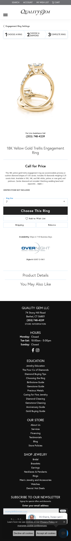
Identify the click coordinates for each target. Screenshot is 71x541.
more (39, 184)
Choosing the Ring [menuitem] (35, 378)
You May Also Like (35, 284)
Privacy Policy (47, 522)
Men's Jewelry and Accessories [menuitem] (36, 479)
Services (35, 429)
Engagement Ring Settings (18, 26)
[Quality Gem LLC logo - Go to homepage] (35, 12)
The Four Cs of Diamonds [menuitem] (35, 369)
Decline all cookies (23, 533)
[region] (35, 88)
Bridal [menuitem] (35, 459)
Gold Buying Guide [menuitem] (35, 411)
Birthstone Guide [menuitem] (35, 382)
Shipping (19, 225)
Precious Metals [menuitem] (35, 390)
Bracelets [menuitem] (35, 463)
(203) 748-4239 (35, 136)
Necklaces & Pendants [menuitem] (35, 471)
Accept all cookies (46, 533)
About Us (35, 424)
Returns (52, 225)
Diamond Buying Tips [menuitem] (35, 374)
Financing (35, 433)
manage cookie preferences (32, 525)
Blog (35, 441)
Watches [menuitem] (35, 484)
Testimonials (35, 437)
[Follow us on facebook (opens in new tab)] (33, 350)
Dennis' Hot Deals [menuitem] (35, 488)
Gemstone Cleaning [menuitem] (35, 402)
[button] (15, 2)
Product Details (36, 275)
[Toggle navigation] (5, 13)
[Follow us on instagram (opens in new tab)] (37, 350)
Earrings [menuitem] (35, 467)
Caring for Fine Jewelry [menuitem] (36, 394)
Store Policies (35, 445)
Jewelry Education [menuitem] (35, 365)
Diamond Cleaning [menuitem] (35, 398)
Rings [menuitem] (35, 475)
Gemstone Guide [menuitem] (35, 386)
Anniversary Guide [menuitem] (35, 406)
